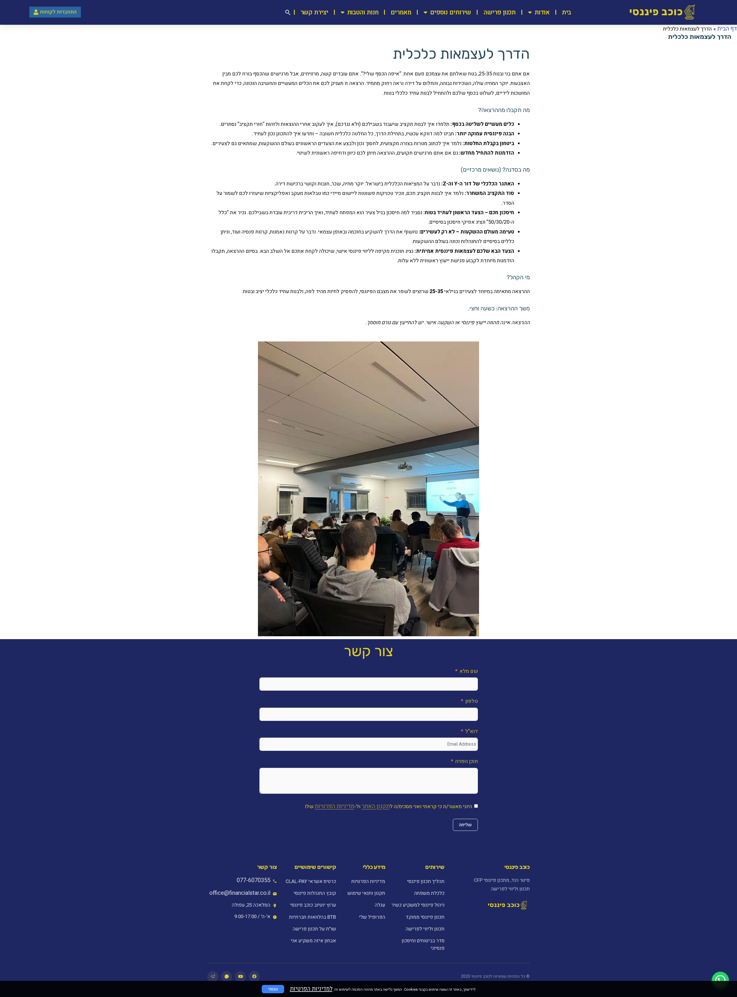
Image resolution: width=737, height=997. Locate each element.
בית (566, 12)
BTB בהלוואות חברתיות (312, 917)
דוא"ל (471, 731)
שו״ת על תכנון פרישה (314, 929)
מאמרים (401, 12)
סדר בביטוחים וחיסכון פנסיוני (423, 944)
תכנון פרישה (499, 12)
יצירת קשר (314, 12)
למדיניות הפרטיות (311, 989)
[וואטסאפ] (226, 976)
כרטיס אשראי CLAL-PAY (311, 881)
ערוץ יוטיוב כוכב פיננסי (313, 905)
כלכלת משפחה (429, 893)
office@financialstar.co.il (239, 893)
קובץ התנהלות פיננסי (315, 893)
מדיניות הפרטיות (334, 806)
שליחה (465, 824)
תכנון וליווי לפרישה (425, 929)
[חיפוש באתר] (287, 12)
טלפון (471, 701)
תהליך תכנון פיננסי (425, 881)
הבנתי (273, 989)
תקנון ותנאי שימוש (366, 893)
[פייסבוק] (254, 976)
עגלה (380, 905)
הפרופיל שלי (372, 917)
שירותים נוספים (450, 12)
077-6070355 (253, 880)
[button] (720, 980)
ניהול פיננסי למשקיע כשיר (417, 905)
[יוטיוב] (240, 976)
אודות (542, 12)
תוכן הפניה (466, 761)
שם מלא (468, 671)
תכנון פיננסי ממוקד (425, 917)
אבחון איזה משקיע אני (313, 940)
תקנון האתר (376, 806)
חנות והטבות (363, 12)
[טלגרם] (212, 976)
